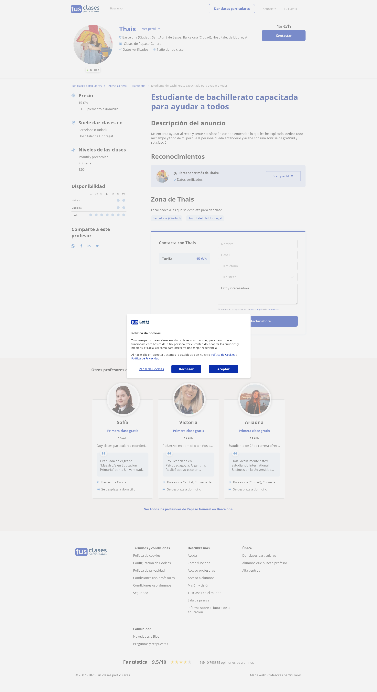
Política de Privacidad (145, 358)
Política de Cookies (223, 355)
